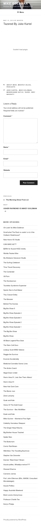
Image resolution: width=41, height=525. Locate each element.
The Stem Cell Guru (10, 345)
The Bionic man (9, 391)
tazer (27, 92)
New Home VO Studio (11, 239)
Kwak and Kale (9, 414)
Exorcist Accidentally (11, 359)
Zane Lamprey (8, 395)
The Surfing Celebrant (11, 262)
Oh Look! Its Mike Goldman (13, 227)
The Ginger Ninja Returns (12, 428)
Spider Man (7, 437)
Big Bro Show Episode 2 (12, 322)
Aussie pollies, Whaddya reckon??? (16, 464)
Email (6, 158)
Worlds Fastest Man (10, 253)
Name (6, 147)
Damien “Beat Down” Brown (13, 460)
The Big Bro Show (10, 331)
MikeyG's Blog (24, 85)
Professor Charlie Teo (11, 499)
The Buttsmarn (8, 441)
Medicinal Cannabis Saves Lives (15, 363)
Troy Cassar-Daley (10, 294)
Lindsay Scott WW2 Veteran (13, 350)
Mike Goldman (15, 3)
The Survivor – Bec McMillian (14, 409)
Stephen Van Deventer (11, 455)
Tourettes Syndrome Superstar (14, 285)
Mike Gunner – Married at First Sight (16, 418)
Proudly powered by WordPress (14, 519)
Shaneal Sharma (9, 469)
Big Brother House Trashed (13, 432)
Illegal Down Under (10, 373)
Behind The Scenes (10, 304)
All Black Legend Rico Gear (13, 340)
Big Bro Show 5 (9, 308)
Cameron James (9, 473)
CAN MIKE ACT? (9, 244)
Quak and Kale (8, 400)
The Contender (8, 271)
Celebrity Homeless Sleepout (14, 423)
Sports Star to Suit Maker (12, 290)
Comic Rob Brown (10, 446)
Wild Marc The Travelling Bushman (16, 451)
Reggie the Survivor (10, 354)
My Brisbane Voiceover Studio (14, 258)
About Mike (12, 85)
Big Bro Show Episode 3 (12, 317)
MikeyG (20, 20)
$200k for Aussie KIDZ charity (14, 248)
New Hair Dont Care (10, 386)
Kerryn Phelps (8, 504)
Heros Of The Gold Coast (12, 405)
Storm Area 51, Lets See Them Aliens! (17, 377)
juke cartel (12, 90)
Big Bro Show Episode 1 (12, 327)
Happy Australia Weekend (13, 490)
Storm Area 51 (8, 382)
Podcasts (11, 87)
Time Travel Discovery (11, 267)
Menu (22, 12)
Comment (7, 116)
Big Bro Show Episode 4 (12, 313)
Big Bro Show (8, 336)
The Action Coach (10, 368)
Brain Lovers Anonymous (12, 495)
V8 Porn (6, 276)
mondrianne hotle (15, 92)
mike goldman (25, 90)
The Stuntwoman (9, 281)
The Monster (8, 299)
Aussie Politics (8, 485)
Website (6, 170)
